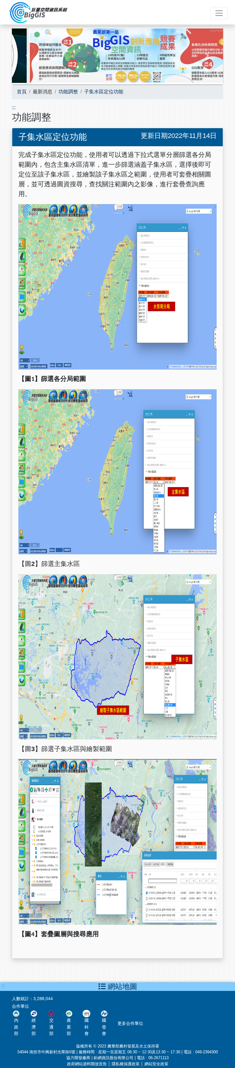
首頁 (22, 91)
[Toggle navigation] (219, 13)
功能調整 (68, 91)
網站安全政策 (156, 1064)
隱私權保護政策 (126, 1064)
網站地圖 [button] (121, 986)
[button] (28, 55)
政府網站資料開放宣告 (87, 1064)
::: (14, 107)
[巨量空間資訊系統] (37, 11)
